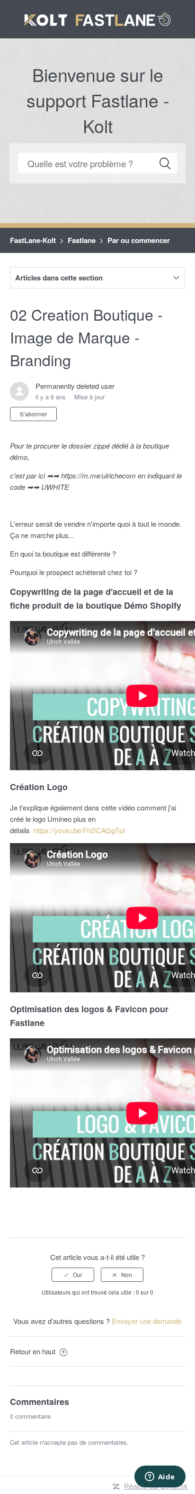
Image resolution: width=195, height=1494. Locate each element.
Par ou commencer (138, 240)
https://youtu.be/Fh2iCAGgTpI (79, 830)
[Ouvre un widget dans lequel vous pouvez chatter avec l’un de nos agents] (160, 1477)
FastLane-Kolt (33, 240)
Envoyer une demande (147, 1321)
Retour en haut (33, 1351)
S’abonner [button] (33, 414)
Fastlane (82, 240)
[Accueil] (98, 18)
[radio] (73, 1275)
